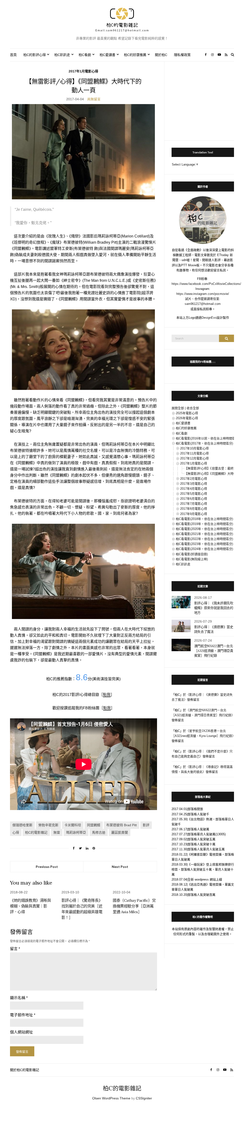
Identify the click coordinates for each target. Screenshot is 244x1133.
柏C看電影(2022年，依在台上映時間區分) (204, 539)
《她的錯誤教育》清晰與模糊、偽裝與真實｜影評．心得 (30, 906)
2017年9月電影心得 (193, 514)
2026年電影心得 (187, 418)
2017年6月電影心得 (193, 498)
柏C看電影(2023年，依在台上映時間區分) (204, 544)
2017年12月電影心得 (194, 458)
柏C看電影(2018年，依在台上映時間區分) (204, 519)
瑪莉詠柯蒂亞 (76, 832)
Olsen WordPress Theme (111, 1098)
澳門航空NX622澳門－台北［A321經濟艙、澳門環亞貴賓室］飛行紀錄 (213, 651)
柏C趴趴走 (62, 55)
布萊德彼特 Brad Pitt (121, 825)
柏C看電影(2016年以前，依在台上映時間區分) (207, 438)
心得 (15, 832)
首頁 (13, 55)
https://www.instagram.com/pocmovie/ (202, 294)
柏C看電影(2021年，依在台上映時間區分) (204, 534)
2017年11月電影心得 (194, 453)
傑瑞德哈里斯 (22, 825)
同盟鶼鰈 (93, 825)
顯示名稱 (19, 998)
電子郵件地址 (22, 1015)
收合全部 (193, 408)
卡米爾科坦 (72, 825)
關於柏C (161, 55)
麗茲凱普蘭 (119, 832)
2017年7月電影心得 (193, 503)
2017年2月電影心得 (193, 478)
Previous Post (47, 867)
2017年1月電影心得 (83, 71)
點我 (107, 695)
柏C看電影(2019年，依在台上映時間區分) (204, 524)
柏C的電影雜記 (36, 832)
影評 (146, 825)
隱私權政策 (182, 55)
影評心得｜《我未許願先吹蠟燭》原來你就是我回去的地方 (213, 608)
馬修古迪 (98, 832)
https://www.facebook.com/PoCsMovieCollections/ (206, 284)
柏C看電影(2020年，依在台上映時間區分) (204, 529)
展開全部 (178, 408)
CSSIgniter (144, 1098)
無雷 (56, 832)
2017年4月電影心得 (193, 488)
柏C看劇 (85, 55)
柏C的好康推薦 (135, 55)
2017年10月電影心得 (194, 448)
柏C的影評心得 (34, 55)
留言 (15, 949)
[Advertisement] (203, 98)
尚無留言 (94, 99)
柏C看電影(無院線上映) (192, 559)
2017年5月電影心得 (193, 493)
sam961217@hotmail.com (203, 304)
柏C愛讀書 (107, 55)
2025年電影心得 (187, 413)
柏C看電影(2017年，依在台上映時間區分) (204, 443)
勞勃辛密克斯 (48, 825)
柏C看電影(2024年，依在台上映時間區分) (204, 549)
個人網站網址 (21, 1032)
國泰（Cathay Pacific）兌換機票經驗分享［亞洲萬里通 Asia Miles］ (134, 906)
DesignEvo (209, 317)
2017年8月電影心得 (193, 508)
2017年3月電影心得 (193, 483)
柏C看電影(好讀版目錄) (192, 554)
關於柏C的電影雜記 (24, 1070)
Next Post (120, 867)
